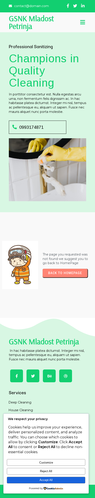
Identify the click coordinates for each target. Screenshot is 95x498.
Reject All (46, 471)
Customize (46, 462)
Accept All (46, 480)
